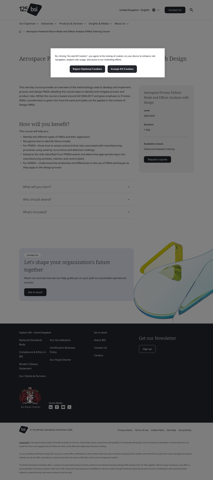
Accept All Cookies (122, 69)
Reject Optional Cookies (87, 69)
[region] (107, 63)
